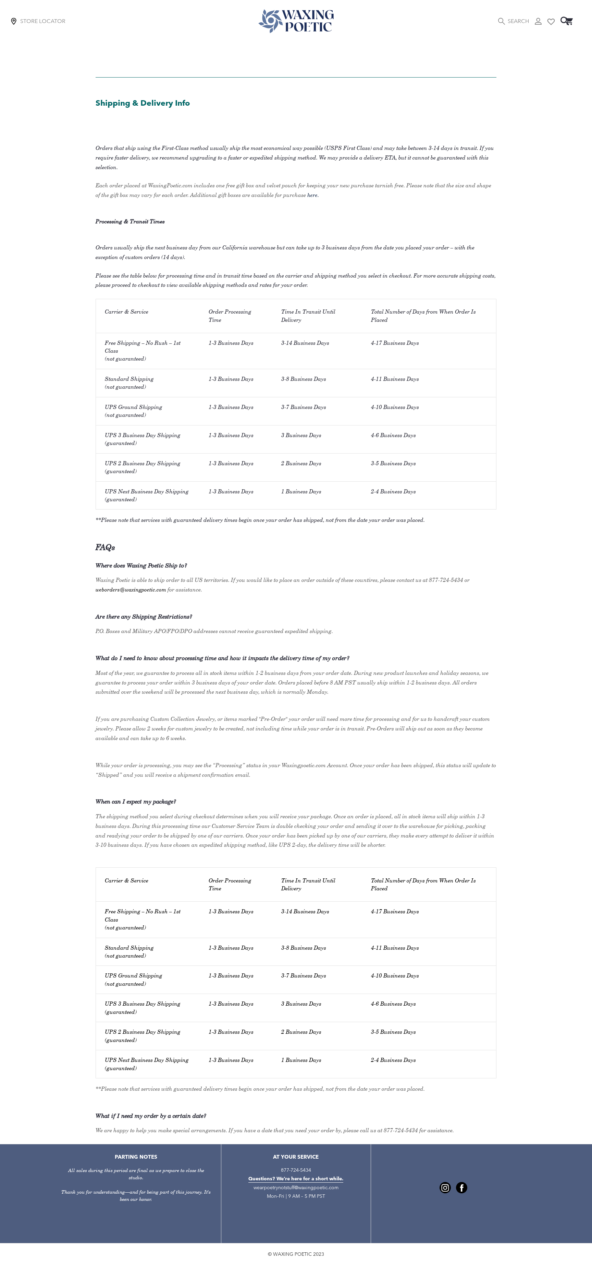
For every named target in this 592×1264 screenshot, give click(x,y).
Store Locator (42, 21)
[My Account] (538, 21)
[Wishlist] (551, 21)
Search (518, 21)
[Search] (564, 21)
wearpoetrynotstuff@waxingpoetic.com (296, 1188)
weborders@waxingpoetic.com (131, 589)
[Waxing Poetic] (296, 21)
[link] (445, 1187)
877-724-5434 (296, 1170)
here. (313, 195)
